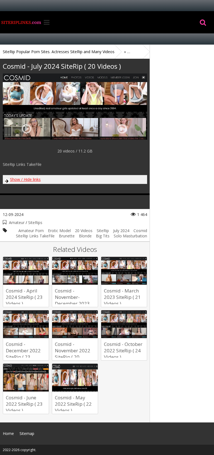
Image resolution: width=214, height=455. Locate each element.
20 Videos (84, 230)
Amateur (17, 222)
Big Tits (103, 235)
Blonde (85, 235)
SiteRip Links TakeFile (35, 235)
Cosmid (140, 230)
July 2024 (121, 230)
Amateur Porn (31, 230)
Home (21, 22)
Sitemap (27, 433)
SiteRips (35, 222)
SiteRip (103, 230)
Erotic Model (59, 230)
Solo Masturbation (130, 235)
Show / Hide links (25, 179)
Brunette (67, 235)
